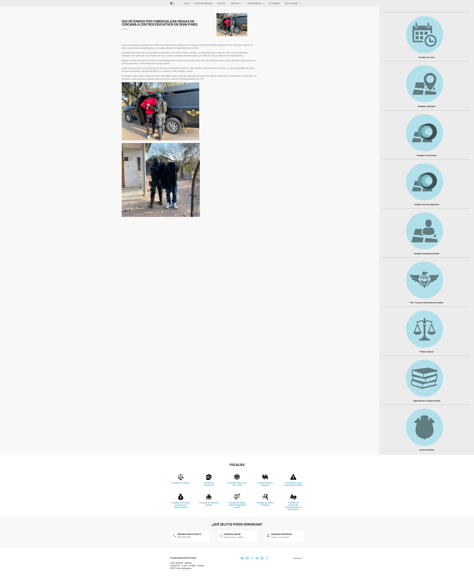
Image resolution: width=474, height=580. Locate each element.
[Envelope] (242, 558)
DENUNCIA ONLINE (232, 534)
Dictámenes (274, 3)
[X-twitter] (252, 558)
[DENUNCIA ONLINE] (221, 535)
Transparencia (254, 3)
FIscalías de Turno (426, 57)
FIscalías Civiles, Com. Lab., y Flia (237, 484)
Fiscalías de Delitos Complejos (265, 504)
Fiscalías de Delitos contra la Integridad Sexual (237, 505)
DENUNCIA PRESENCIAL (281, 534)
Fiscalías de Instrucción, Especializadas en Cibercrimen (293, 506)
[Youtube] (257, 558)
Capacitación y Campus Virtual (426, 401)
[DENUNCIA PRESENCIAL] (268, 535)
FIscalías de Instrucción (209, 484)
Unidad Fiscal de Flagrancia (426, 204)
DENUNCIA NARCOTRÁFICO (189, 534)
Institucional (291, 3)
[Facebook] (247, 558)
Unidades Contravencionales (426, 253)
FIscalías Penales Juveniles (265, 484)
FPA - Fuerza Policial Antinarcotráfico (426, 303)
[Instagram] (266, 558)
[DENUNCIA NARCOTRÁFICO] (174, 535)
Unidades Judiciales (427, 106)
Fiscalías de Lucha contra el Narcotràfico (293, 484)
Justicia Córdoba (426, 450)
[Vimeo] (262, 558)
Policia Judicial (426, 352)
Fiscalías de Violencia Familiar (209, 504)
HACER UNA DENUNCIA (203, 3)
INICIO (186, 3)
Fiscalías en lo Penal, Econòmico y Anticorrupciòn (180, 505)
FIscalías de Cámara (181, 483)
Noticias (222, 3)
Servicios (235, 3)
